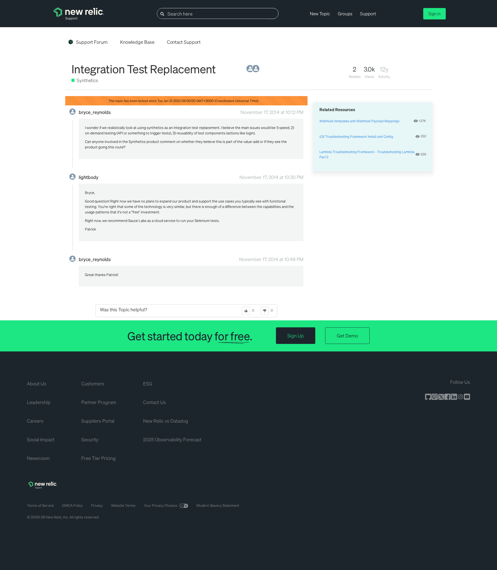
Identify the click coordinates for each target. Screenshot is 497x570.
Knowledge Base (137, 42)
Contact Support (184, 42)
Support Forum (92, 42)
